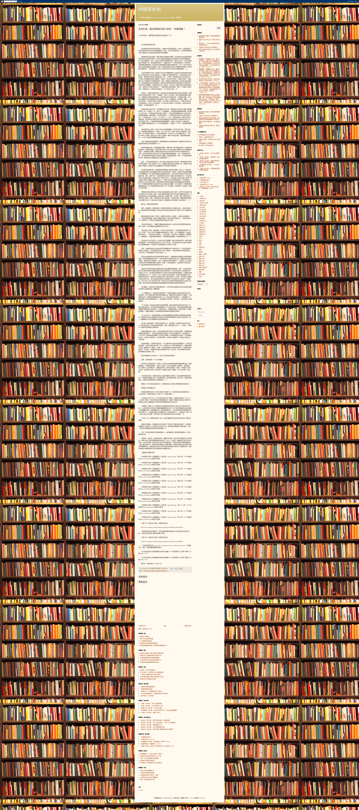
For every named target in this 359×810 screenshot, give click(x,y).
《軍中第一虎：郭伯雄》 (147, 696)
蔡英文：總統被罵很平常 (206, 137)
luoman (191, 798)
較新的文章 (142, 626)
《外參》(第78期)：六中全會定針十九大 (151, 706)
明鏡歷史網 (149, 9)
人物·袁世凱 (202, 216)
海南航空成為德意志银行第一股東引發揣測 (209, 126)
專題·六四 (202, 258)
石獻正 (203, 326)
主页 (141, 790)
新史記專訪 (202, 274)
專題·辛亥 (202, 265)
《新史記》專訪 (203, 203)
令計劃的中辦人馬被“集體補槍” (149, 777)
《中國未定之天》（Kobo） (147, 739)
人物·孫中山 (202, 214)
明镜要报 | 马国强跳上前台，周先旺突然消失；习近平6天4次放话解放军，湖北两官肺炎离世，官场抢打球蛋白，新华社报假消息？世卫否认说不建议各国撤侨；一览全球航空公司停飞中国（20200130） (209, 63)
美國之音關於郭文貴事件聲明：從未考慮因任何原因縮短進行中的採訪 (209, 118)
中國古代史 (202, 227)
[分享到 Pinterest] (182, 569)
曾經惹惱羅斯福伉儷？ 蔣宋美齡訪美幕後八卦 (153, 645)
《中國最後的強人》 (146, 737)
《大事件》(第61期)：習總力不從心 (150, 712)
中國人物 (201, 225)
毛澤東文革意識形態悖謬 (147, 760)
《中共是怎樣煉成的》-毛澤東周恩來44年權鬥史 (154, 693)
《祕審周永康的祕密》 (146, 689)
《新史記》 (202, 201)
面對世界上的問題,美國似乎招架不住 (150, 655)
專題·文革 (164, 571)
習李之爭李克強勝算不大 (147, 770)
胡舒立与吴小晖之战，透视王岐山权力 (209, 40)
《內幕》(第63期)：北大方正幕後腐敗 (151, 703)
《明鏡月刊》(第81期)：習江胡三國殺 (151, 708)
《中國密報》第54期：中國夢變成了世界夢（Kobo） (155, 741)
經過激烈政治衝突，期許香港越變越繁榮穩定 (209, 36)
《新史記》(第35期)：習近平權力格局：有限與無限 (155, 720)
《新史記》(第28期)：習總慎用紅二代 (151, 725)
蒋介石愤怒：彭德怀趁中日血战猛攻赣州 (152, 672)
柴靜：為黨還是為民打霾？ (148, 779)
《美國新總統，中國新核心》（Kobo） (151, 744)
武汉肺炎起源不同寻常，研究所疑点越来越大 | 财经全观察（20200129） (209, 79)
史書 (200, 241)
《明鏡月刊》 (203, 198)
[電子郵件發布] (171, 568)
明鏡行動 (201, 247)
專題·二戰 (202, 256)
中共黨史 (152, 571)
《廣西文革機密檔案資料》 (148, 687)
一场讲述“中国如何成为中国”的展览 (150, 674)
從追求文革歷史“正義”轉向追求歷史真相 (151, 653)
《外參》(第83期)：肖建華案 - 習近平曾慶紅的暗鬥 (209, 157)
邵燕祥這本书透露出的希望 (148, 679)
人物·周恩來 (202, 212)
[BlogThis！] (176, 569)
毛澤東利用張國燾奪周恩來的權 (149, 662)
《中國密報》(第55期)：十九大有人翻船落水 (209, 165)
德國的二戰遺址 (144, 636)
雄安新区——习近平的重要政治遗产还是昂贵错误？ (209, 44)
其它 (200, 245)
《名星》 (201, 196)
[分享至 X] (178, 569)
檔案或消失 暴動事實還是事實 (148, 643)
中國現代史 (158, 571)
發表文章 (202, 312)
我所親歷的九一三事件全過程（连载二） (152, 754)
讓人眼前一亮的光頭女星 (206, 145)
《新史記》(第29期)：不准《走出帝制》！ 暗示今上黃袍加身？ (158, 722)
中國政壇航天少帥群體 (205, 143)
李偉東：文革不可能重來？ (148, 670)
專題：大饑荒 (203, 254)
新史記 (203, 324)
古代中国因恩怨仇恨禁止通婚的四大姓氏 (152, 677)
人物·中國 (202, 207)
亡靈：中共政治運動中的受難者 (149, 758)
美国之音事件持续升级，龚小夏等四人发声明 (209, 50)
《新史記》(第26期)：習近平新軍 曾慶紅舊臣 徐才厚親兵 (156, 729)
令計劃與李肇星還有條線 (147, 773)
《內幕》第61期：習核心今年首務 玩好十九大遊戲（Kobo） (157, 746)
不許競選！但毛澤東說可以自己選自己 (151, 763)
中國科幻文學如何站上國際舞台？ (209, 47)
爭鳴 (200, 250)
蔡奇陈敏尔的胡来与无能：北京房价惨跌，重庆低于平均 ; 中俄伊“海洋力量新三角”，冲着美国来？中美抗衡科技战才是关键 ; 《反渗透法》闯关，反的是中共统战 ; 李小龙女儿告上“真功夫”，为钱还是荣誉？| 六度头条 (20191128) (209, 99)
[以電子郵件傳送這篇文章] (175, 569)
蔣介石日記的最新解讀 (146, 639)
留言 (201, 315)
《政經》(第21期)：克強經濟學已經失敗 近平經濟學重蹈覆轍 (209, 161)
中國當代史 (202, 234)
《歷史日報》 (203, 205)
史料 (200, 238)
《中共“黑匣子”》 (204, 182)
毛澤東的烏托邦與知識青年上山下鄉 (150, 756)
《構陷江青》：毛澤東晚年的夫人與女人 (151, 691)
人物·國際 (202, 218)
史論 (200, 243)
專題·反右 (202, 261)
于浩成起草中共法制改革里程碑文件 (150, 660)
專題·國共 (202, 270)
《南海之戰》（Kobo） (205, 178)
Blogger (202, 798)
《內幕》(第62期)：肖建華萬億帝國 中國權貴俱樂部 (209, 169)
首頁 (165, 626)
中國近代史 (202, 229)
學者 (200, 276)
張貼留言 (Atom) (147, 629)
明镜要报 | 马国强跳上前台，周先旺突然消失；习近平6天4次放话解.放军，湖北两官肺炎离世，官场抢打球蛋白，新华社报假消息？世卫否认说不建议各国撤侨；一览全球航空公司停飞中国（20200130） (209, 73)
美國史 (201, 252)
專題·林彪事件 (203, 267)
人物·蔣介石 (202, 221)
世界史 (201, 236)
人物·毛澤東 (146, 571)
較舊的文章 (188, 626)
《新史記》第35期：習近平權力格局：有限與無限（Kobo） (209, 187)
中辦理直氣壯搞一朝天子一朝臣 (149, 775)
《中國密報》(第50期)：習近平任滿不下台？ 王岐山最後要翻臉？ (159, 710)
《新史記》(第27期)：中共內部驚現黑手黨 (152, 727)
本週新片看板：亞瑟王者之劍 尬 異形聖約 (210, 140)
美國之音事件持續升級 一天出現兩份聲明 (209, 122)
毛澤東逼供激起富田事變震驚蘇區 (150, 658)
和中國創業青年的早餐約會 (207, 135)
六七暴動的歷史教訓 (146, 641)
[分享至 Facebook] (180, 569)
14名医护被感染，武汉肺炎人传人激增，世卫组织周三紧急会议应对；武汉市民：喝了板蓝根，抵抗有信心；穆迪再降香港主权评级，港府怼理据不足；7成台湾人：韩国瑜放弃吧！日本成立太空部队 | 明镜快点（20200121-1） (210, 87)
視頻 (200, 272)
